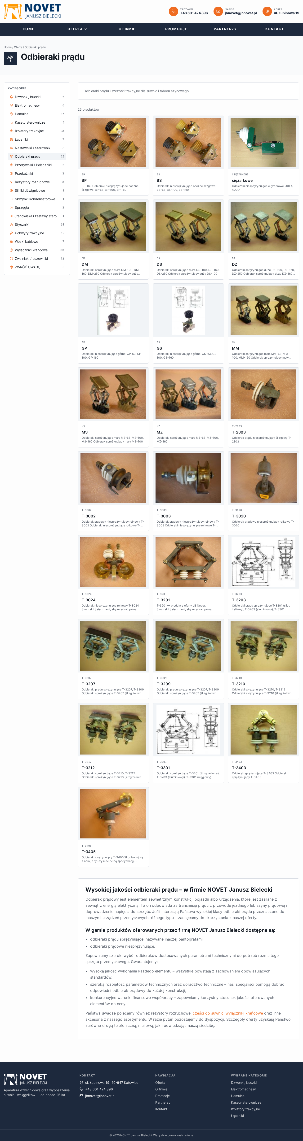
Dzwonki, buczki (244, 1082)
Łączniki (237, 1116)
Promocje (176, 29)
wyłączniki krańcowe (244, 1013)
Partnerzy (225, 29)
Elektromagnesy (243, 1089)
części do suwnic (208, 1013)
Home (28, 29)
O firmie (127, 29)
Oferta (75, 29)
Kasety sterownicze (246, 1102)
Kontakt (274, 29)
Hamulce (238, 1096)
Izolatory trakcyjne (245, 1109)
